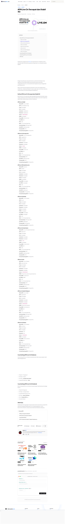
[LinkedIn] (23, 434)
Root (37, 1)
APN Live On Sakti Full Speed (25, 49)
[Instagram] (26, 434)
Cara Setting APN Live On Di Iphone (25, 53)
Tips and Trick (44, 1)
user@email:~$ (21, 478)
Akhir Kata (21, 56)
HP (27, 1)
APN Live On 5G (23, 48)
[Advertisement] (32, 72)
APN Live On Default (24, 44)
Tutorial (33, 1)
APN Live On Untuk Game (25, 46)
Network (48, 1)
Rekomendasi (20, 1)
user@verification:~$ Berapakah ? (25, 488)
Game (40, 1)
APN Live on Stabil (23, 39)
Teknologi (30, 1)
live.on (30, 61)
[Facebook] (25, 434)
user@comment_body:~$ (22, 482)
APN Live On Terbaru (24, 51)
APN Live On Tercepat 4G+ (25, 41)
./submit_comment (42, 493)
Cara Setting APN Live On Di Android (26, 54)
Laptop (24, 1)
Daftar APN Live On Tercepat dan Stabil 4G (27, 37)
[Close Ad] (0, 510)
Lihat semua (45, 442)
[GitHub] (28, 434)
